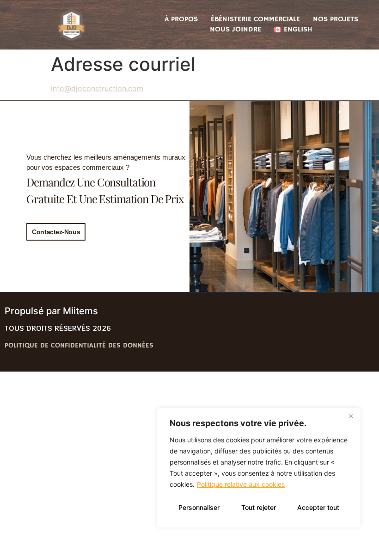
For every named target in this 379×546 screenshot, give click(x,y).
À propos (181, 19)
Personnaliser (199, 507)
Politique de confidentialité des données (79, 345)
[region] (259, 467)
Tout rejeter (258, 507)
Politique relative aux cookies (241, 484)
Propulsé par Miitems (51, 310)
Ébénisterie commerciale (255, 19)
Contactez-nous (56, 232)
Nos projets (335, 19)
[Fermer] (350, 416)
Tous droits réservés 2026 (58, 328)
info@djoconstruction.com (97, 88)
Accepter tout (318, 507)
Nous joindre (235, 29)
